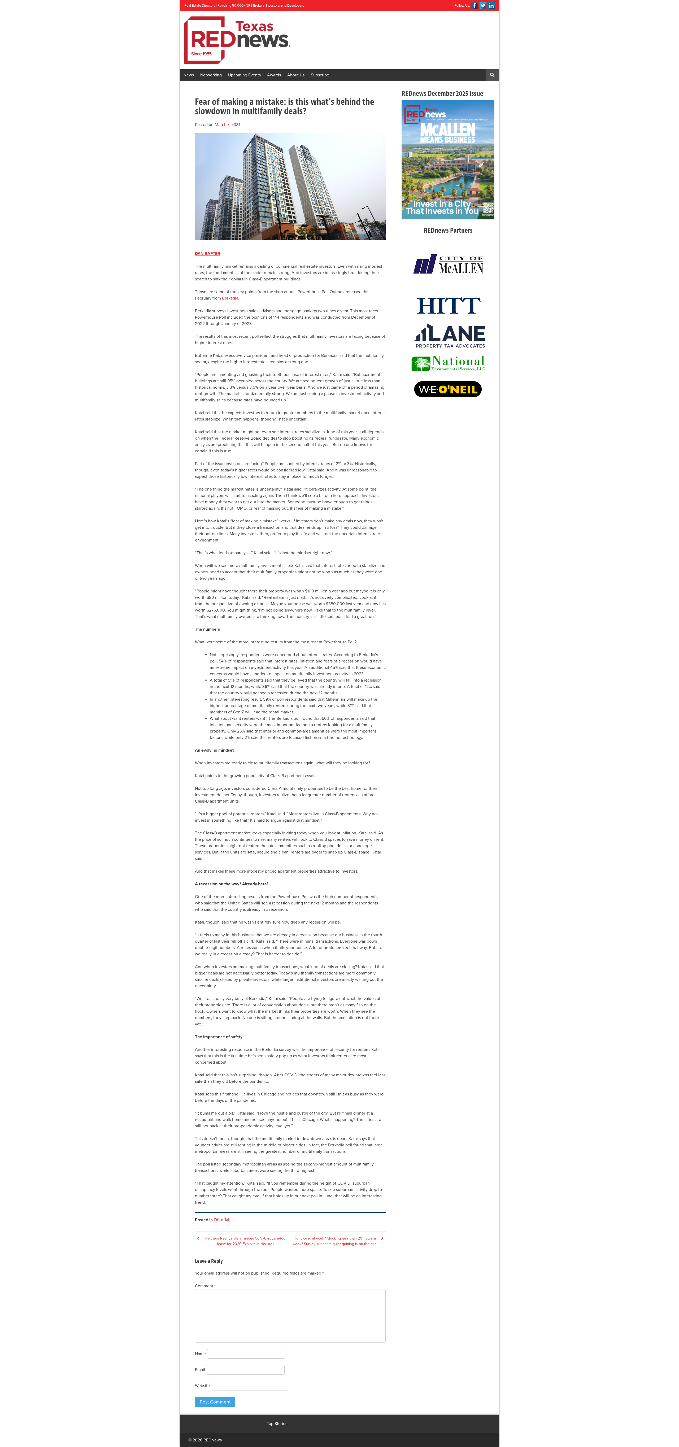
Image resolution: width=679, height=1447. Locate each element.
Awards (274, 75)
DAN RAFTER (207, 253)
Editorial (221, 1219)
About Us (295, 75)
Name (200, 1354)
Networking (211, 75)
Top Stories (277, 1423)
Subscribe (320, 75)
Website (202, 1385)
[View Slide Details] (448, 159)
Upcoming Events (244, 75)
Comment (205, 1286)
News (189, 75)
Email (200, 1369)
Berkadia (230, 298)
